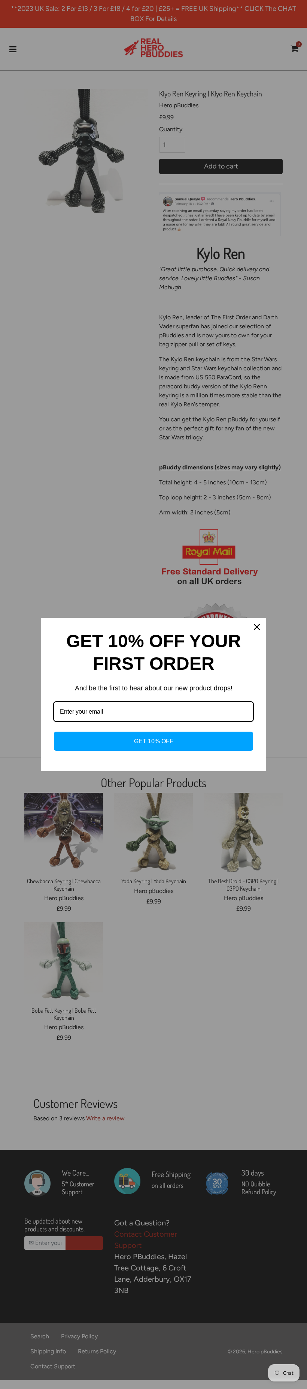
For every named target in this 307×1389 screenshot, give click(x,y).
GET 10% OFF (153, 741)
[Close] (257, 627)
